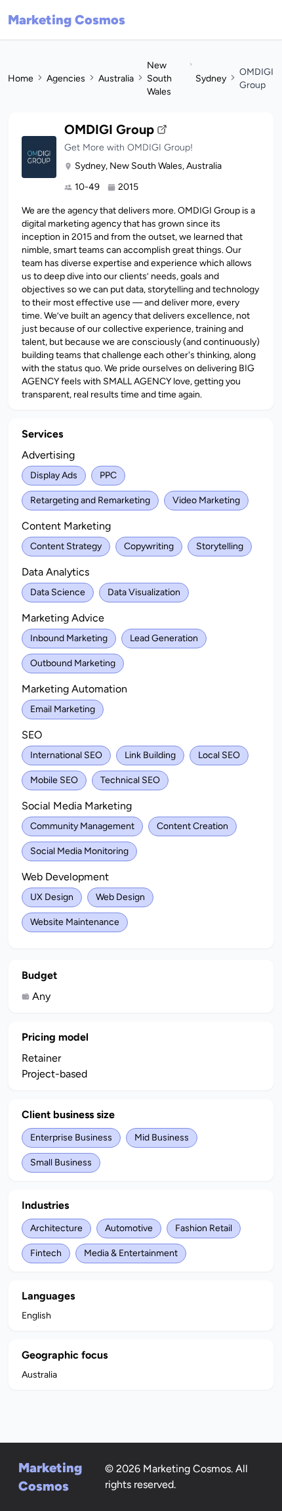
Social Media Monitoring (79, 851)
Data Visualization (144, 592)
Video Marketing (206, 500)
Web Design (120, 897)
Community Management (82, 826)
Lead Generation (164, 638)
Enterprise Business (71, 1137)
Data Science (57, 592)
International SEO (66, 755)
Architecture (56, 1228)
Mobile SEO (54, 780)
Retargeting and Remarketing (90, 500)
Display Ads (53, 475)
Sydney (210, 78)
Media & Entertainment (131, 1253)
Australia (116, 78)
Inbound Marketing (69, 638)
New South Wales (159, 78)
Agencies (66, 78)
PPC (108, 475)
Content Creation (192, 826)
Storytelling (219, 546)
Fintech (46, 1253)
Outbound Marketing (72, 663)
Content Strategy (66, 546)
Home (20, 78)
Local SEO (219, 755)
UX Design (51, 897)
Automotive (129, 1228)
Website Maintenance (74, 922)
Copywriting (149, 546)
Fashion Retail (203, 1228)
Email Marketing (62, 709)
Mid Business (161, 1137)
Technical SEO (130, 780)
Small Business (61, 1162)
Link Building (150, 755)
